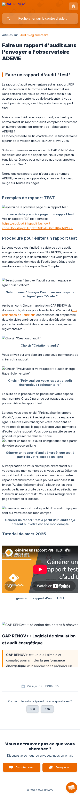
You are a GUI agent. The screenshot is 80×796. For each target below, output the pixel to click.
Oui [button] (32, 708)
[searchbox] (40, 18)
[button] (71, 787)
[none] (13, 6)
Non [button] (47, 708)
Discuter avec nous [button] (25, 769)
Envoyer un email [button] (63, 769)
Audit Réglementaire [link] (34, 35)
